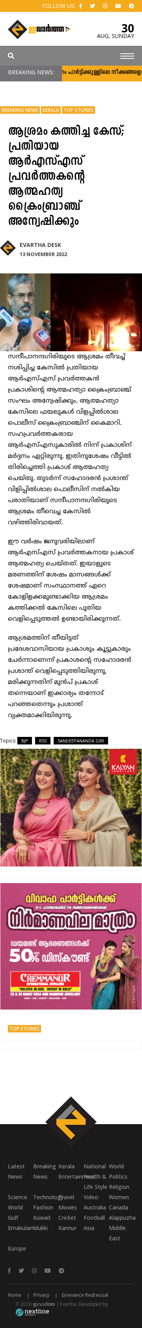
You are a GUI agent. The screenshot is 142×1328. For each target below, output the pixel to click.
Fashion (43, 1207)
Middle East (117, 1233)
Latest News (16, 1171)
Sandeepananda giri (81, 741)
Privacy (41, 1295)
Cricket (67, 1217)
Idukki (40, 1228)
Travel (66, 1197)
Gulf (13, 1217)
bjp (24, 741)
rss (43, 741)
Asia (89, 1228)
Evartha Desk (40, 245)
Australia (95, 1207)
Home (14, 1295)
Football (94, 1217)
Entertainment (71, 1176)
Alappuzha (121, 1217)
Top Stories (78, 110)
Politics (118, 1176)
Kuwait (42, 1217)
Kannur (67, 1228)
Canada (118, 1207)
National (95, 1166)
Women (119, 1197)
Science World (17, 1202)
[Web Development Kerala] (32, 1312)
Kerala (51, 110)
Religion (119, 1186)
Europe (17, 1248)
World (116, 1166)
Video (91, 1197)
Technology (45, 1197)
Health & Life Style (95, 1181)
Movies (67, 1207)
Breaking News (20, 110)
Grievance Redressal (85, 1295)
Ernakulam (20, 1228)
